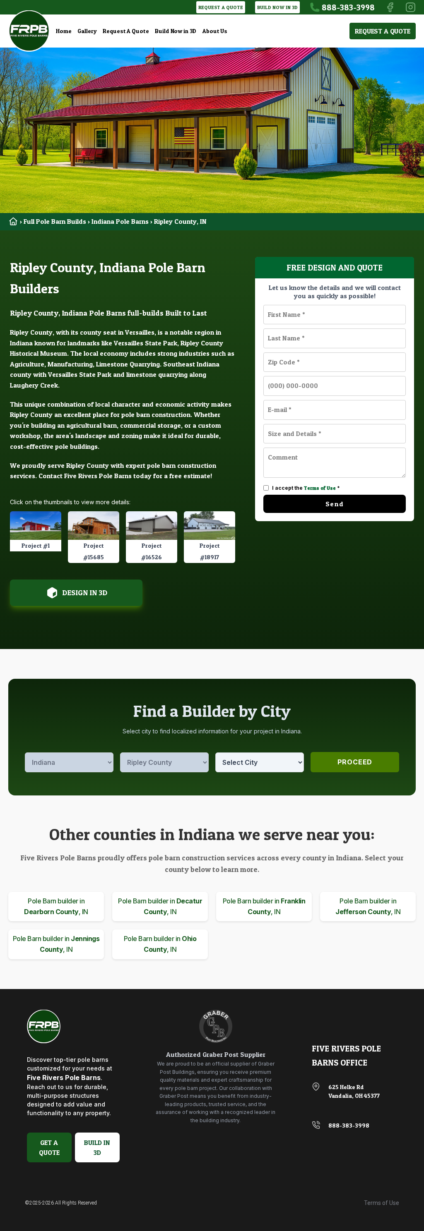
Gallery (86, 30)
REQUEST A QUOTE (220, 7)
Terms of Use (320, 488)
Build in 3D (97, 1147)
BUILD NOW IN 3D (277, 7)
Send (334, 504)
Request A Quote (126, 30)
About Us (214, 30)
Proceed (355, 762)
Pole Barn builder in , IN (56, 906)
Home (63, 30)
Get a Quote (49, 1147)
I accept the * (306, 488)
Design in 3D (84, 592)
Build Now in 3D (175, 30)
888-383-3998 (348, 1125)
